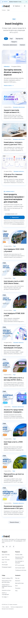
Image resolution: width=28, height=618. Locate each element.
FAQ (16, 590)
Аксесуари (5, 564)
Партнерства (19, 38)
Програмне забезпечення (10, 44)
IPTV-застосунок (19, 565)
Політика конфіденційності (17, 607)
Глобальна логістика (20, 570)
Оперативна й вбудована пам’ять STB (7, 586)
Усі (6, 38)
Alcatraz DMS (18, 554)
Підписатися (15, 217)
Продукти (14, 41)
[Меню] (24, 6)
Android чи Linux (6, 590)
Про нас (17, 578)
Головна (4, 10)
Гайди (3, 575)
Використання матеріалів (8, 608)
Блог (16, 585)
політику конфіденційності (18, 223)
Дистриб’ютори (19, 583)
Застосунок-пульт (20, 567)
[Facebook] (13, 546)
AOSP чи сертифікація (5, 593)
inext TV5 (4, 562)
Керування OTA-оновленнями (19, 557)
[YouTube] (6, 546)
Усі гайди (4, 597)
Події (11, 38)
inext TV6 (4, 557)
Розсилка (17, 588)
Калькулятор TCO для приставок (6, 581)
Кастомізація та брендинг (19, 561)
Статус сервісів (5, 607)
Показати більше (14, 522)
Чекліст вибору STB (7, 578)
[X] (10, 546)
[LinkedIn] (3, 546)
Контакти (17, 580)
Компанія (22, 44)
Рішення (17, 551)
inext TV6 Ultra (6, 554)
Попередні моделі (6, 567)
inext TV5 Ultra (5, 559)
